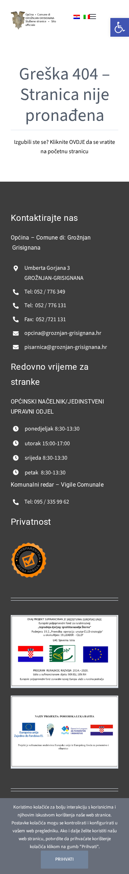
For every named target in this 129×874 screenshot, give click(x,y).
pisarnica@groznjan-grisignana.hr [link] (65, 347)
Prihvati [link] (64, 859)
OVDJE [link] (77, 142)
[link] (18, 14)
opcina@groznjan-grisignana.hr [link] (62, 333)
